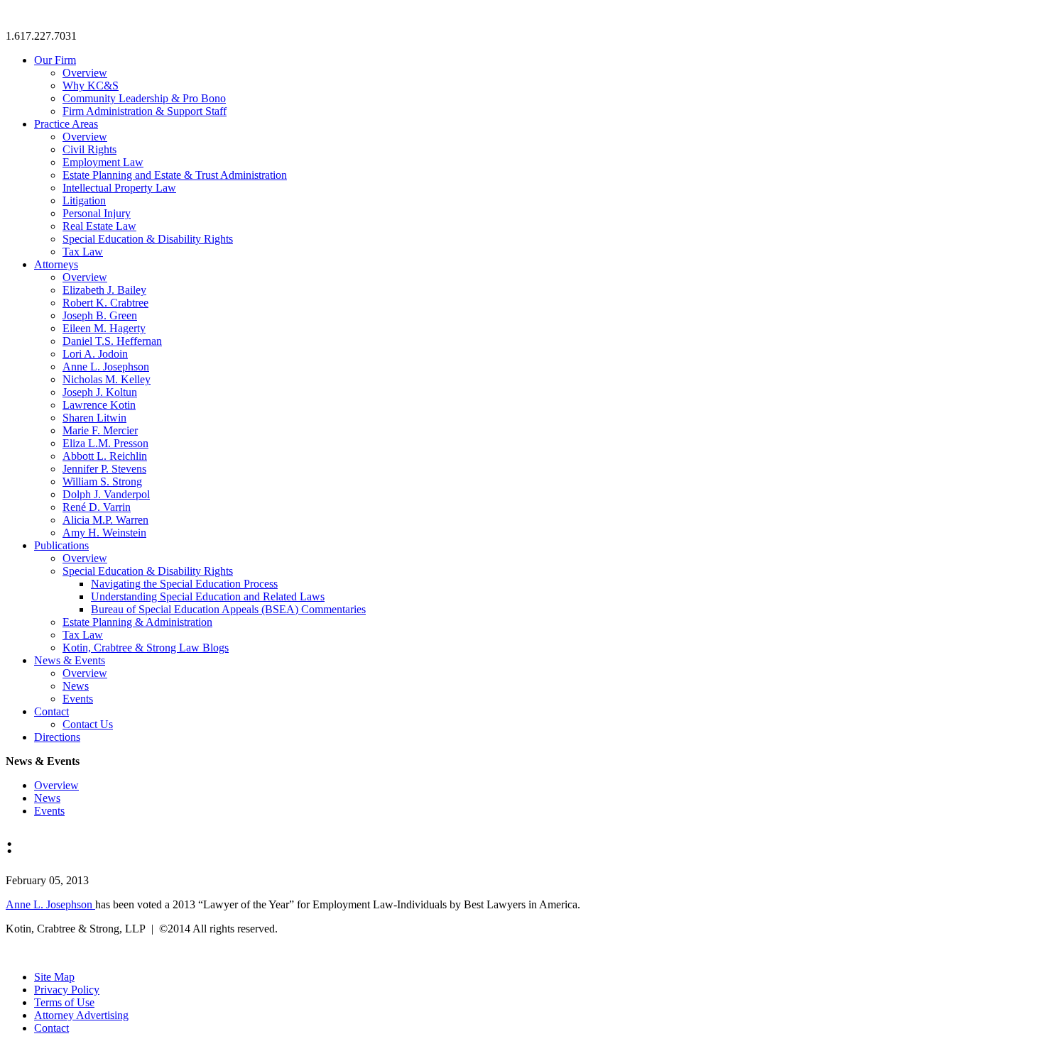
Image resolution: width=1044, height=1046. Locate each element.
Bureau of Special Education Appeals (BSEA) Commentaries (228, 609)
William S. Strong (102, 481)
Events (77, 699)
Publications (61, 545)
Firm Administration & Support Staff (144, 111)
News (75, 686)
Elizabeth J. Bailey (104, 290)
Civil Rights (89, 149)
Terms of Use (64, 1002)
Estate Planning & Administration (137, 622)
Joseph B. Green (99, 315)
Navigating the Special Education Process (184, 584)
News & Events (69, 660)
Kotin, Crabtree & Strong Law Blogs (145, 648)
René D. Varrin (96, 507)
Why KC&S (90, 85)
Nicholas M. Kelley (106, 379)
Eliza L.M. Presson (105, 443)
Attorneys (56, 264)
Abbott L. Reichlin (104, 456)
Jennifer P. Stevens (104, 469)
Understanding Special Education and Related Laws (208, 596)
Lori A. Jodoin (95, 354)
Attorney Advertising (81, 1015)
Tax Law (82, 252)
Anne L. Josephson (105, 366)
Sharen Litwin (94, 418)
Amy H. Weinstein (104, 533)
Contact (51, 711)
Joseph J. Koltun (99, 392)
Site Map (54, 977)
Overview (84, 73)
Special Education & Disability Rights (147, 239)
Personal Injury (96, 213)
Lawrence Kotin (99, 405)
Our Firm (55, 60)
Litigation (84, 200)
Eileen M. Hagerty (104, 328)
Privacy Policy (66, 990)
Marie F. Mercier (100, 430)
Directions (57, 737)
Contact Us (87, 724)
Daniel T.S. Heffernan (112, 341)
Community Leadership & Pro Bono (144, 98)
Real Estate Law (99, 226)
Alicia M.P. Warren (105, 520)
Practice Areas (66, 124)
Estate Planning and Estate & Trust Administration (174, 175)
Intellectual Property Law (119, 188)
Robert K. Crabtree (105, 303)
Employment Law (102, 162)
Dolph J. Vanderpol (106, 494)
